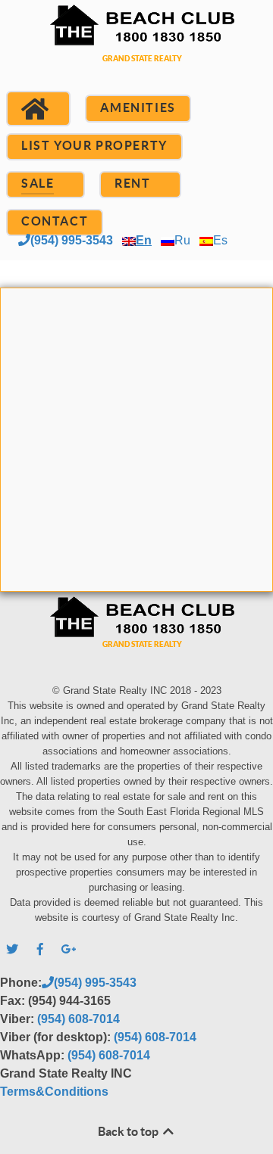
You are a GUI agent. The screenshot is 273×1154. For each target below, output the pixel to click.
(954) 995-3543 (71, 240)
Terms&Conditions (54, 1091)
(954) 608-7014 (78, 1018)
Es (220, 240)
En (144, 240)
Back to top (129, 1131)
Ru (182, 240)
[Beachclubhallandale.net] (136, 51)
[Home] (38, 109)
